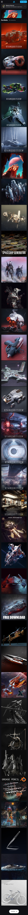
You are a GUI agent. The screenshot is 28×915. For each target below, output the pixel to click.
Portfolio (13, 911)
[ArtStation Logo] (14, 2)
